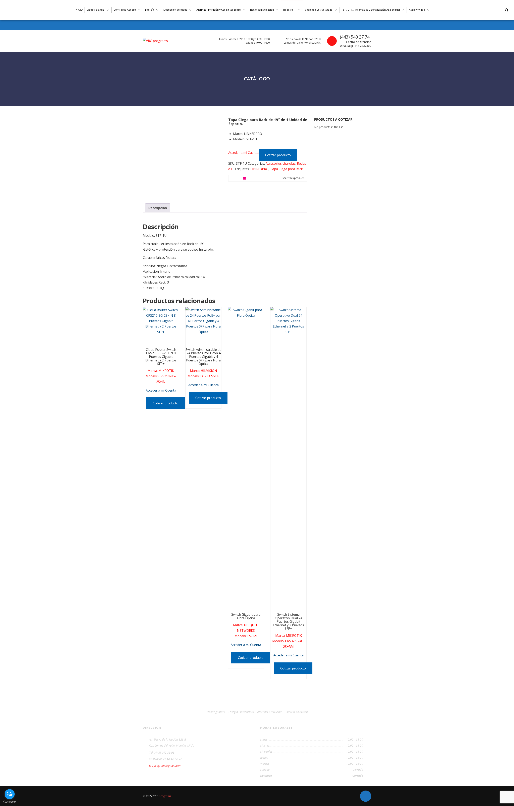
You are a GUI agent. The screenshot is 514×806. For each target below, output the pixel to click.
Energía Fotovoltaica (241, 712)
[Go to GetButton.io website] (9, 802)
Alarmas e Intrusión (269, 712)
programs (165, 796)
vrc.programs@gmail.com (165, 765)
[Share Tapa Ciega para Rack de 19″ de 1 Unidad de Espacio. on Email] (244, 178)
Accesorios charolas (280, 163)
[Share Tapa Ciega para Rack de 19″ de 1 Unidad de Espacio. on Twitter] (238, 178)
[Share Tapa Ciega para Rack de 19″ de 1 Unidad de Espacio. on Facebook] (231, 178)
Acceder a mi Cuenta (243, 152)
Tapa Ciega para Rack (286, 169)
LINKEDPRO (259, 169)
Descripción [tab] (157, 208)
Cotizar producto (278, 155)
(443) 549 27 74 (355, 37)
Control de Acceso (297, 712)
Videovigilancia (215, 712)
